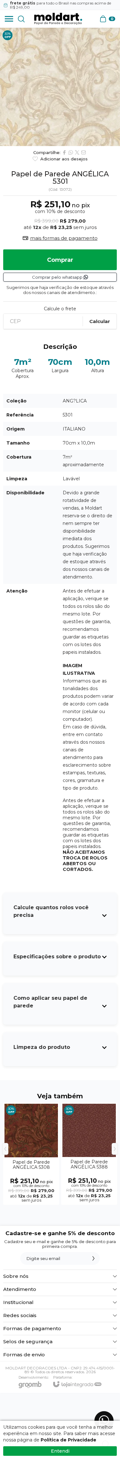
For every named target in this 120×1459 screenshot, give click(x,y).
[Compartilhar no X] (77, 152)
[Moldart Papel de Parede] (58, 19)
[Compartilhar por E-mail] (83, 152)
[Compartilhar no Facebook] (64, 152)
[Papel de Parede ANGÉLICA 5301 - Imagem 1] (60, 87)
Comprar (60, 259)
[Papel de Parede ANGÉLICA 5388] (89, 1154)
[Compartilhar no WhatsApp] (70, 152)
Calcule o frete (60, 308)
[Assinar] (93, 1258)
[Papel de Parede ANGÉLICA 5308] (31, 1154)
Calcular (99, 321)
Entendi (60, 1451)
